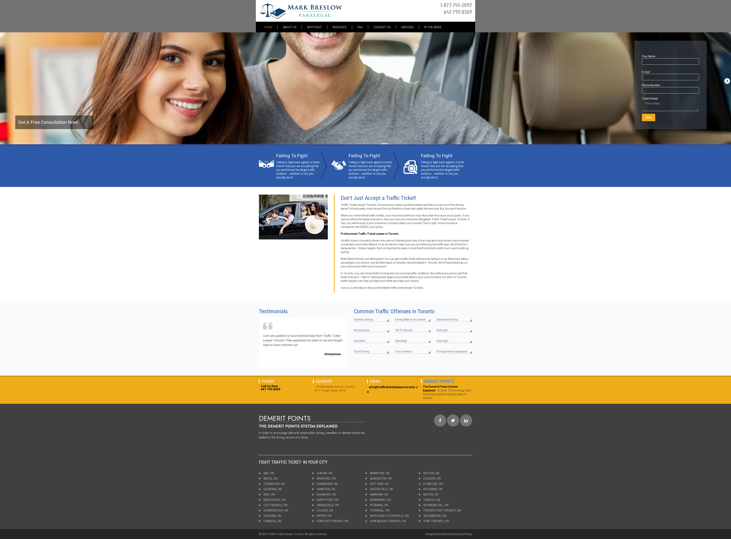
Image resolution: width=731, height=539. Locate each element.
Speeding (401, 340)
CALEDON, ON (432, 478)
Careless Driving (363, 319)
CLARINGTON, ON (274, 484)
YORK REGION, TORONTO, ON (388, 521)
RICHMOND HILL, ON (435, 505)
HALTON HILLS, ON (381, 489)
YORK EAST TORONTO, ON (332, 521)
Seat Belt (359, 340)
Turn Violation (403, 351)
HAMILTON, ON (326, 489)
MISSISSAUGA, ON (274, 500)
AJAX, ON (268, 473)
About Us (289, 27)
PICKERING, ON (379, 505)
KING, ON (269, 494)
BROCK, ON (270, 478)
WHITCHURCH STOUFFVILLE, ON (389, 516)
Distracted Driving (447, 319)
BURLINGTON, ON (381, 478)
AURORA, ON (324, 473)
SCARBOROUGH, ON (275, 510)
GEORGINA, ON (272, 489)
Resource (340, 27)
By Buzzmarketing (461, 534)
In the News (432, 27)
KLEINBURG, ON (326, 494)
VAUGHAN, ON (272, 516)
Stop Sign (442, 340)
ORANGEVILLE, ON (328, 505)
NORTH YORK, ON (327, 500)
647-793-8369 (458, 11)
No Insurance (361, 330)
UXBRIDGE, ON (272, 521)
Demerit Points (439, 381)
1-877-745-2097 (456, 5)
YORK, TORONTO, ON (436, 521)
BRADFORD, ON (326, 478)
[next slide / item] (730, 78)
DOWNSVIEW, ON (327, 484)
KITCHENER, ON (432, 489)
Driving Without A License (410, 319)
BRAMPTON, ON (379, 473)
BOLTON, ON (431, 473)
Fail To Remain (404, 330)
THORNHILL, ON (379, 510)
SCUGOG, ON (325, 510)
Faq (360, 27)
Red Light (442, 330)
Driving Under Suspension (452, 351)
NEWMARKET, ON (380, 500)
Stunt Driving (361, 351)
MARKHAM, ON (379, 494)
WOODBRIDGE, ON (434, 516)
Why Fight (314, 27)
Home (268, 27)
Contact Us (381, 27)
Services (407, 27)
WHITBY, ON (324, 516)
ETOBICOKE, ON (433, 484)
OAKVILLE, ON (431, 500)
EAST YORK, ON (379, 484)
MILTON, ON (430, 494)
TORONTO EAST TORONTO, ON (442, 510)
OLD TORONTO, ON (275, 505)
